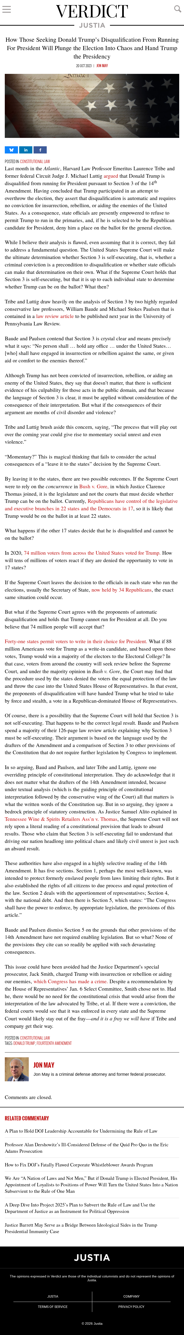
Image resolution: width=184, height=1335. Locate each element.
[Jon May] (17, 1069)
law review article (55, 315)
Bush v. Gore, (94, 486)
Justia (92, 25)
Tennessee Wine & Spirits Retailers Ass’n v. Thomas (61, 818)
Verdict (92, 11)
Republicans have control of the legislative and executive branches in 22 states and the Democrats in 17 (91, 504)
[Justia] (92, 1257)
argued (111, 175)
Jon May (102, 66)
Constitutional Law (35, 162)
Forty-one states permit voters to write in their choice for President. (76, 641)
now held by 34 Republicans (122, 589)
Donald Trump (24, 1043)
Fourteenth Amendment (54, 1043)
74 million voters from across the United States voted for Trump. (92, 552)
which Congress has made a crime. (71, 981)
